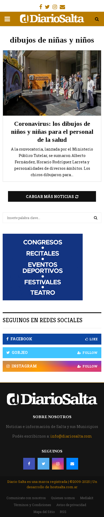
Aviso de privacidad (71, 505)
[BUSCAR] (95, 217)
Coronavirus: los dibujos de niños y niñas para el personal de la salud (52, 131)
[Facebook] (29, 464)
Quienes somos (63, 498)
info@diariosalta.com (71, 436)
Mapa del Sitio (44, 512)
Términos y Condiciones (32, 505)
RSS (63, 512)
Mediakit (86, 498)
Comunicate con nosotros (26, 498)
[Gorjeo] (43, 464)
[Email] (72, 464)
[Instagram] (58, 464)
